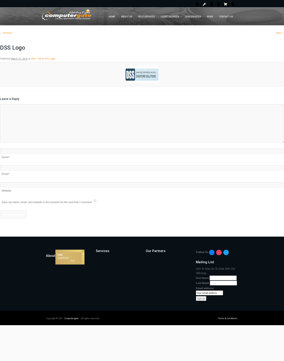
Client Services (170, 16)
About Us (126, 16)
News (210, 16)
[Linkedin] (226, 252)
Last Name (202, 283)
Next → (280, 32)
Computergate (71, 318)
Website (6, 189)
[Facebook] (211, 252)
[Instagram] (219, 252)
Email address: (205, 288)
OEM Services (193, 16)
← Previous (6, 32)
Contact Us (226, 16)
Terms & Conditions (227, 318)
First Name (202, 277)
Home (112, 16)
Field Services (146, 16)
